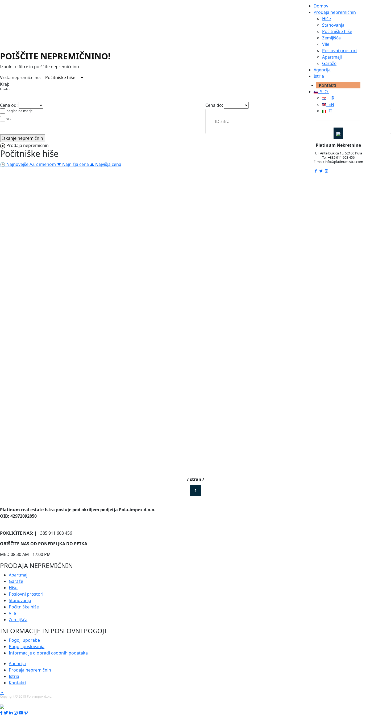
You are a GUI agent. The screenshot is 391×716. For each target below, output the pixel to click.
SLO (323, 92)
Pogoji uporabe (24, 640)
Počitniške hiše (337, 31)
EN (330, 104)
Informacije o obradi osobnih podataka (48, 653)
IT (329, 111)
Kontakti (327, 85)
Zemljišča (331, 38)
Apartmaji (332, 57)
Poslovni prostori (339, 51)
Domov (321, 6)
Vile (325, 44)
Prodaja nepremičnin (335, 12)
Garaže (329, 63)
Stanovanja (333, 25)
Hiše (326, 19)
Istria (319, 76)
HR (330, 98)
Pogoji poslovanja (26, 646)
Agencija (322, 70)
